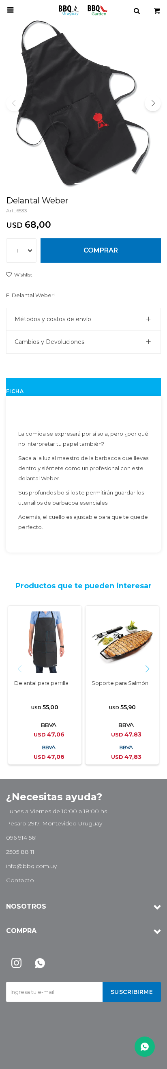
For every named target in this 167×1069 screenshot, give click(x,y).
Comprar (101, 250)
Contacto (20, 880)
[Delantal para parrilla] (44, 642)
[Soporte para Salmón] (122, 642)
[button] (136, 10)
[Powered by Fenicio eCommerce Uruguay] (149, 1059)
